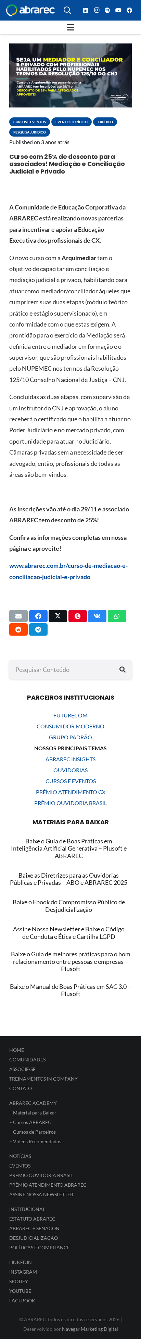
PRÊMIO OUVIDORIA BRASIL (70, 803)
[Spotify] (107, 10)
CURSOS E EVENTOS (71, 781)
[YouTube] (118, 10)
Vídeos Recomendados (37, 1141)
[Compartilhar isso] (38, 616)
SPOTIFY (18, 1281)
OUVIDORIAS (70, 770)
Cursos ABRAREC (32, 1122)
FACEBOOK (22, 1300)
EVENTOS (19, 1166)
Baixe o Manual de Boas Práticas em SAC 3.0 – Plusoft (70, 990)
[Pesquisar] (122, 669)
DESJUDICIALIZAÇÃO (33, 1238)
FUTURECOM (70, 715)
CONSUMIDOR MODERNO (70, 726)
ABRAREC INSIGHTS (70, 759)
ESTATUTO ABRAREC (32, 1219)
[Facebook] (129, 10)
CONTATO (20, 1088)
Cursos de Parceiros (34, 1132)
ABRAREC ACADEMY (33, 1103)
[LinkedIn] (85, 10)
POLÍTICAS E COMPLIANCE (39, 1247)
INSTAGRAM (23, 1272)
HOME (16, 1050)
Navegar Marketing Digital (90, 1329)
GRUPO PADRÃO (70, 737)
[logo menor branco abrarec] (30, 10)
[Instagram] (96, 10)
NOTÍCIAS (20, 1156)
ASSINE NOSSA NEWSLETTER (41, 1194)
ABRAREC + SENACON (34, 1228)
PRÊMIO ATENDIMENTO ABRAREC (48, 1185)
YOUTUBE (20, 1291)
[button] (67, 10)
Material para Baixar (34, 1112)
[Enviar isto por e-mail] (18, 616)
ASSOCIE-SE (22, 1069)
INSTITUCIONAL (27, 1209)
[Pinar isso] (77, 616)
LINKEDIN (20, 1262)
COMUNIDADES (27, 1059)
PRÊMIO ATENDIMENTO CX (70, 792)
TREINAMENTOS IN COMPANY (43, 1079)
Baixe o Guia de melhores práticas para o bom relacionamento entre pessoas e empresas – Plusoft (70, 961)
